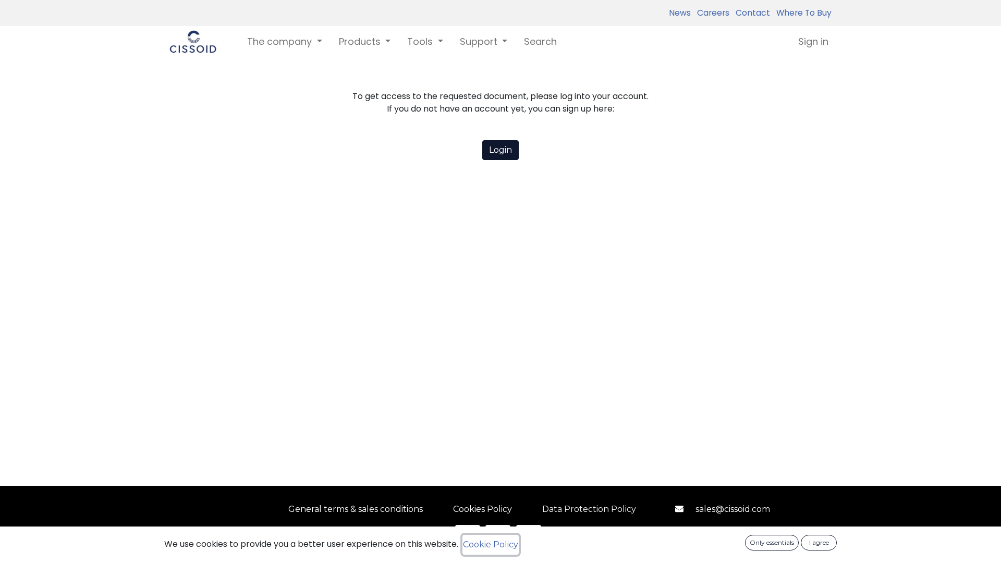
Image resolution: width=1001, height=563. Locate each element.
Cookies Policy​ (482, 509)
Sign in (813, 41)
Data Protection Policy (589, 509)
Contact (750, 13)
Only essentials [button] (772, 542)
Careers (711, 13)
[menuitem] (540, 41)
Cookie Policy (490, 544)
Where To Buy (802, 13)
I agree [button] (819, 542)
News (680, 13)
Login (500, 150)
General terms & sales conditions (355, 509)
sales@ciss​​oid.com (732, 509)
